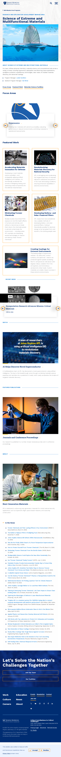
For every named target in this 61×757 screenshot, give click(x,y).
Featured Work (17, 87)
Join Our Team (30, 672)
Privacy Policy (6, 753)
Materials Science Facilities (33, 87)
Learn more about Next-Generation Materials (16, 464)
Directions (43, 727)
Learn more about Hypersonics (13, 104)
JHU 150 (33, 698)
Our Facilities (30, 679)
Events (32, 694)
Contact (49, 694)
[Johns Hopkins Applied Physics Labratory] (11, 726)
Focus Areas (7, 87)
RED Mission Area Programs (12, 10)
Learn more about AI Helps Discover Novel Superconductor (21, 333)
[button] (5, 125)
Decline (46, 750)
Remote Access (52, 727)
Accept (35, 750)
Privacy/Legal (34, 727)
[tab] (30, 523)
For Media (33, 730)
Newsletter (41, 694)
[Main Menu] (56, 3)
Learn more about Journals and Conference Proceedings (20, 398)
